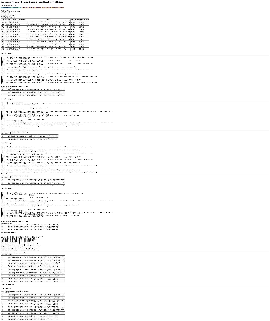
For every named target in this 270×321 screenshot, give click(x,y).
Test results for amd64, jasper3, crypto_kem (31, 7)
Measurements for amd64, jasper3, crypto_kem (11, 7)
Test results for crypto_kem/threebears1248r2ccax (53, 7)
